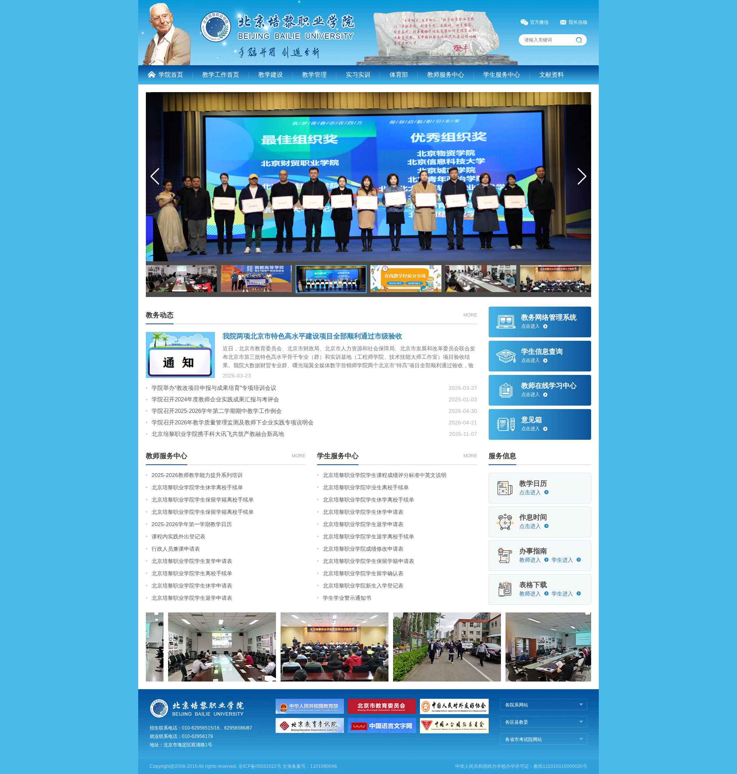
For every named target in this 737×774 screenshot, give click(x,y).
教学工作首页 (220, 74)
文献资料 (551, 74)
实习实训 (358, 74)
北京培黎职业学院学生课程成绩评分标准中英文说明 (384, 475)
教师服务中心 (445, 74)
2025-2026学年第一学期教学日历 (192, 524)
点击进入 (530, 326)
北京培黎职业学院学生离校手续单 (192, 573)
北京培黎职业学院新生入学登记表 (363, 586)
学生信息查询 (542, 351)
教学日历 (533, 483)
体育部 (399, 74)
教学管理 (314, 74)
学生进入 (562, 560)
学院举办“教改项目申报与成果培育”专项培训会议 (214, 388)
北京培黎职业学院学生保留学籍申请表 (368, 561)
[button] (582, 176)
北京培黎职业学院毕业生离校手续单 (366, 487)
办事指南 (533, 551)
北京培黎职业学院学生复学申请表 (192, 561)
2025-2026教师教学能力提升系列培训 (197, 475)
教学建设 (270, 74)
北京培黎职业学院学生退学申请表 (192, 598)
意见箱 (531, 420)
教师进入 (530, 560)
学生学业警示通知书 (347, 598)
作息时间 (533, 517)
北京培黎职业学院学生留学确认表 (363, 573)
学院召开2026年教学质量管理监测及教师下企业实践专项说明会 (233, 422)
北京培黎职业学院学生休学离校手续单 (197, 487)
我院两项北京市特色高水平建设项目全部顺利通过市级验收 (312, 336)
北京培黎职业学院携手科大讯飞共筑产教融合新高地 (218, 434)
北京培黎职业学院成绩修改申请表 (363, 549)
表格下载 (533, 585)
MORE (470, 315)
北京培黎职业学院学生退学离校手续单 (368, 536)
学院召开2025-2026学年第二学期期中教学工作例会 (217, 411)
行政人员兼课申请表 (176, 549)
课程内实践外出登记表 (178, 536)
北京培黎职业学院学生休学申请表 (192, 586)
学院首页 (171, 74)
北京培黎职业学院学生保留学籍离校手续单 (203, 500)
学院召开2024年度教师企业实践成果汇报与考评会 (215, 399)
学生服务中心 (501, 74)
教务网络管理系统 (549, 317)
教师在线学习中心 (549, 385)
